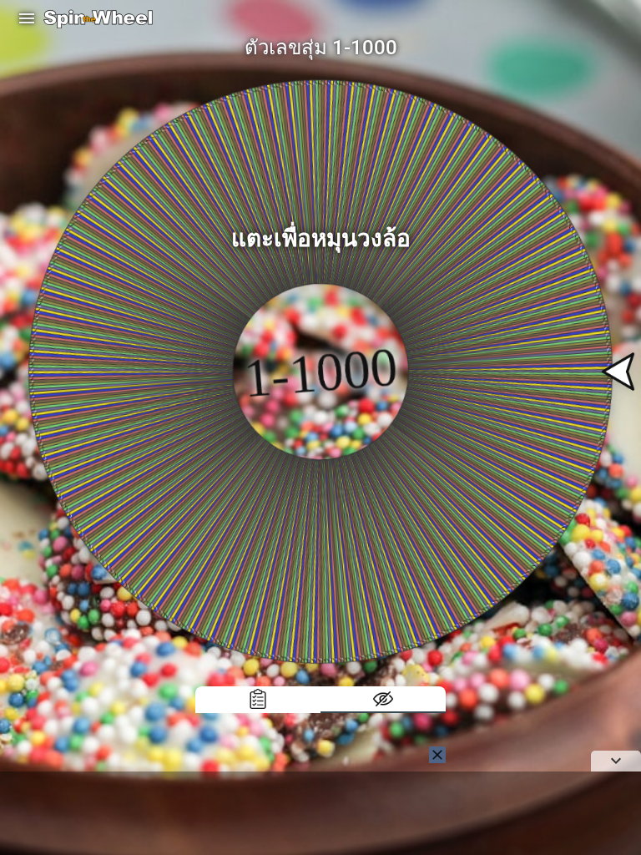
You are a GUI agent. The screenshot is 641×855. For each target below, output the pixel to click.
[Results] (257, 699)
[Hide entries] (383, 699)
